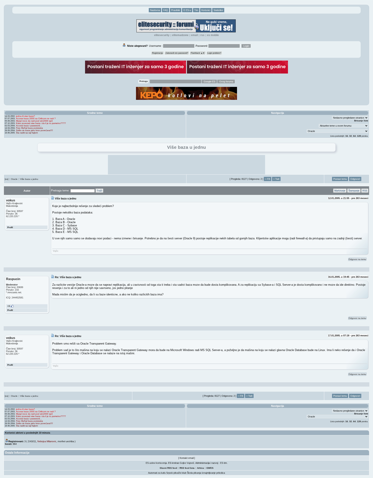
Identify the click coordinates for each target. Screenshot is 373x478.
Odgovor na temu (357, 259)
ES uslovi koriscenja (156, 463)
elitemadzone (180, 35)
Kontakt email (187, 458)
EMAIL (194, 35)
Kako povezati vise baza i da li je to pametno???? (41, 123)
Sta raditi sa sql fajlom (27, 133)
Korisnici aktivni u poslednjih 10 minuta (27, 432)
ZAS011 (32, 441)
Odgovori (355, 179)
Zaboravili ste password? (177, 53)
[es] (6, 179)
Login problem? (214, 53)
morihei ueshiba (66, 441)
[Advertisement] (186, 164)
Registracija (157, 53)
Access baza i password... (29, 125)
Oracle (14, 179)
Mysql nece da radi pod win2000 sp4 (34, 121)
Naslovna (155, 10)
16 (346, 136)
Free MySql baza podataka (29, 128)
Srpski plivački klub (176, 473)
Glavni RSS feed (168, 468)
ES (211, 468)
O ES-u (187, 10)
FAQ (165, 10)
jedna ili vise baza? (25, 116)
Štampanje (353, 190)
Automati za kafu (157, 473)
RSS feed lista (187, 468)
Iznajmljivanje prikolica (213, 473)
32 (350, 136)
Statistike (218, 10)
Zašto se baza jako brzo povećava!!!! (34, 130)
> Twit (276, 179)
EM (208, 468)
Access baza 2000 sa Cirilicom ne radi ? (36, 118)
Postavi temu (340, 179)
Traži (99, 190)
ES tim (223, 463)
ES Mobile (213, 35)
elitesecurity (161, 35)
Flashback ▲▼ (198, 53)
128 (359, 136)
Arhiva (200, 468)
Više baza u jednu (29, 179)
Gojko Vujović (187, 463)
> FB (267, 179)
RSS (202, 35)
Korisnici (205, 10)
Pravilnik (175, 10)
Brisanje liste (361, 120)
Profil (10, 227)
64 (354, 136)
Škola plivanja (194, 473)
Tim (196, 10)
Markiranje (339, 190)
